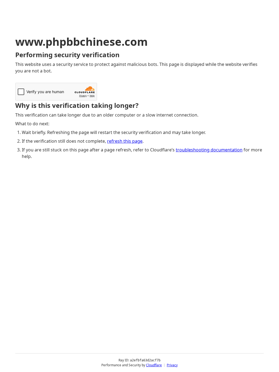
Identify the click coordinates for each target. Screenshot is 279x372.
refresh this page (124, 141)
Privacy (172, 365)
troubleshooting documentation (209, 150)
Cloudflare (154, 365)
